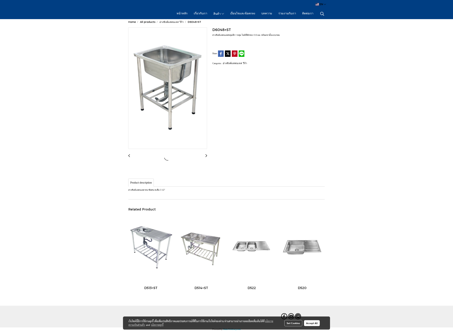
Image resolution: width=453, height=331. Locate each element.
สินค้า (217, 14)
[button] (322, 13)
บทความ (266, 13)
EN (321, 4)
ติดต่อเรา (307, 13)
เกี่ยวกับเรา (200, 13)
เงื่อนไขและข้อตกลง (242, 13)
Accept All (312, 323)
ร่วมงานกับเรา (287, 13)
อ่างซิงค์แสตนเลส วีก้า (235, 63)
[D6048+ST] (167, 88)
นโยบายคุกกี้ (157, 324)
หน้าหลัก (182, 13)
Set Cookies (293, 323)
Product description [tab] (141, 182)
